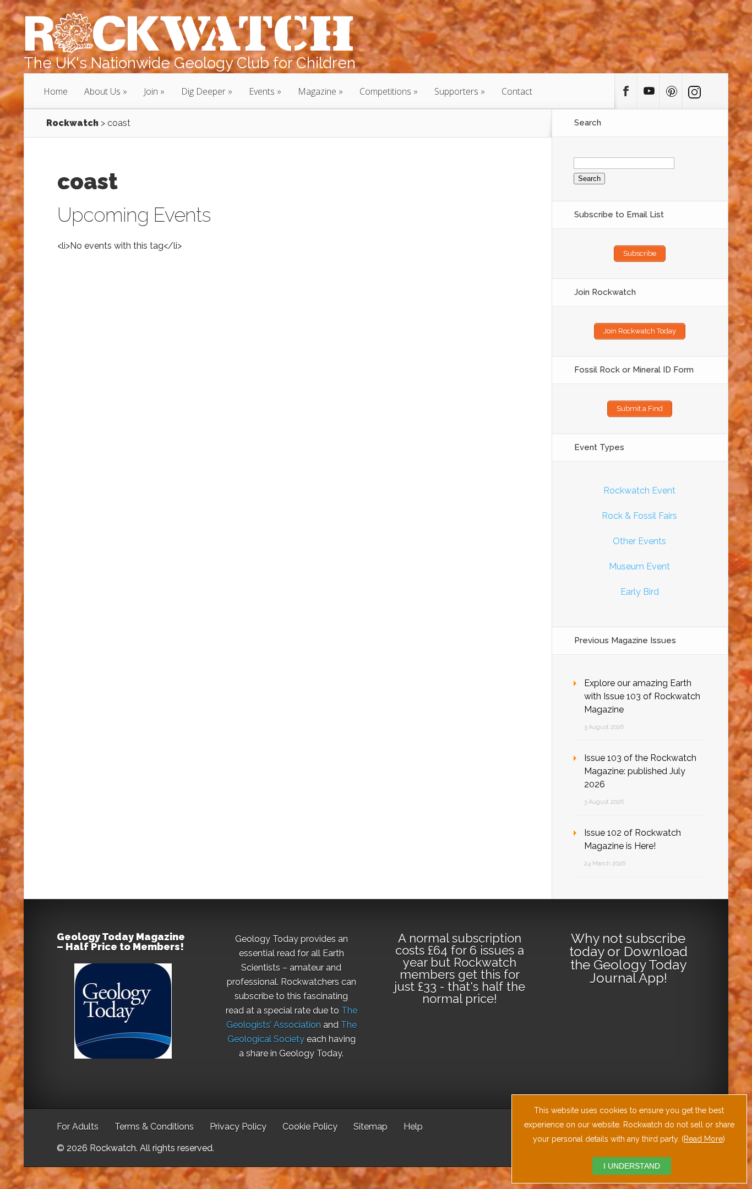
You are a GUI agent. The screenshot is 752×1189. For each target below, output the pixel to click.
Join (151, 91)
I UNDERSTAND (631, 1165)
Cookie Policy (309, 1126)
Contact (517, 91)
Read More (703, 1139)
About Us (102, 91)
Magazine (317, 91)
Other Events (639, 541)
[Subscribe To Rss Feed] (671, 91)
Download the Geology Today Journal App (629, 965)
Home (55, 91)
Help (413, 1126)
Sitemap (370, 1126)
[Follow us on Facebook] (626, 91)
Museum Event (639, 566)
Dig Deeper (203, 91)
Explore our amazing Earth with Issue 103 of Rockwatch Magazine (642, 696)
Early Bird (639, 592)
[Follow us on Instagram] (694, 91)
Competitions (385, 91)
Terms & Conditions (154, 1126)
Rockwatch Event (639, 490)
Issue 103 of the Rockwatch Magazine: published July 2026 (640, 771)
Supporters (456, 91)
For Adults (78, 1126)
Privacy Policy (238, 1126)
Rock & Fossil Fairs (639, 516)
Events (262, 91)
